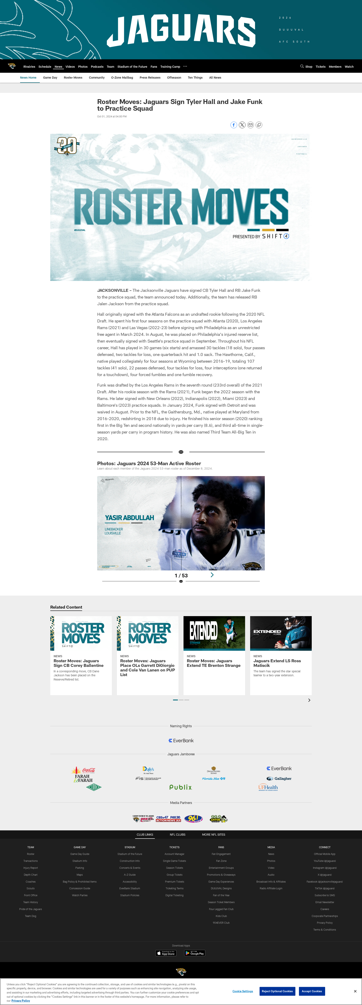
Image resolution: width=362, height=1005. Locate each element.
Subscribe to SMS (325, 895)
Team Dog (30, 915)
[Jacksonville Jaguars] (181, 972)
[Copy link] (259, 125)
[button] (175, 700)
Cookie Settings (243, 991)
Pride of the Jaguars (30, 909)
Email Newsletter (324, 902)
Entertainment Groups (221, 867)
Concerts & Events (129, 867)
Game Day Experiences (221, 881)
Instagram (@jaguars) (325, 867)
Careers (325, 909)
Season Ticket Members (221, 902)
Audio (271, 874)
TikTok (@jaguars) (325, 888)
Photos (271, 860)
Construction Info (130, 860)
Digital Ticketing (174, 895)
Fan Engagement (221, 853)
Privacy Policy (325, 922)
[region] (181, 991)
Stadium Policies (129, 895)
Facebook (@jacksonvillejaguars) (325, 881)
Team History (30, 902)
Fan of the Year (221, 895)
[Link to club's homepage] (12, 66)
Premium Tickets (174, 881)
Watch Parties (80, 895)
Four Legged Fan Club (221, 909)
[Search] (302, 66)
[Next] (212, 574)
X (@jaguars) (325, 874)
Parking (79, 867)
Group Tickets (174, 874)
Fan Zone (221, 860)
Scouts (31, 888)
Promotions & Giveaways (221, 874)
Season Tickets (174, 867)
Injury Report (30, 867)
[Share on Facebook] (233, 127)
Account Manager (174, 853)
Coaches (31, 881)
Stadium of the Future (130, 853)
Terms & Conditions (324, 929)
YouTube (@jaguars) (325, 860)
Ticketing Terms (175, 888)
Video (271, 867)
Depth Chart (30, 874)
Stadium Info (79, 860)
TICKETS (174, 847)
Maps (80, 874)
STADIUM (130, 847)
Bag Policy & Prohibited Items (80, 881)
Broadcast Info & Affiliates (271, 881)
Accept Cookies (312, 991)
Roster (30, 853)
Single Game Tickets (174, 860)
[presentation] (310, 701)
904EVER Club (221, 922)
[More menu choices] (185, 66)
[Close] (355, 991)
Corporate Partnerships (325, 915)
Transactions (30, 860)
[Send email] (250, 127)
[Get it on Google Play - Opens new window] (195, 955)
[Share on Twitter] (242, 127)
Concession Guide (79, 888)
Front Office (30, 895)
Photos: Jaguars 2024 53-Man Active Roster (149, 463)
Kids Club (221, 915)
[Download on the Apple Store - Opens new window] (166, 953)
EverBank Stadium (129, 888)
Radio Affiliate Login (271, 888)
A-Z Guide (130, 874)
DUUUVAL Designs (221, 888)
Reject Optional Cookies (277, 991)
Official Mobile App (324, 853)
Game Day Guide (79, 853)
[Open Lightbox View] (181, 532)
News (271, 853)
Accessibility (130, 881)
